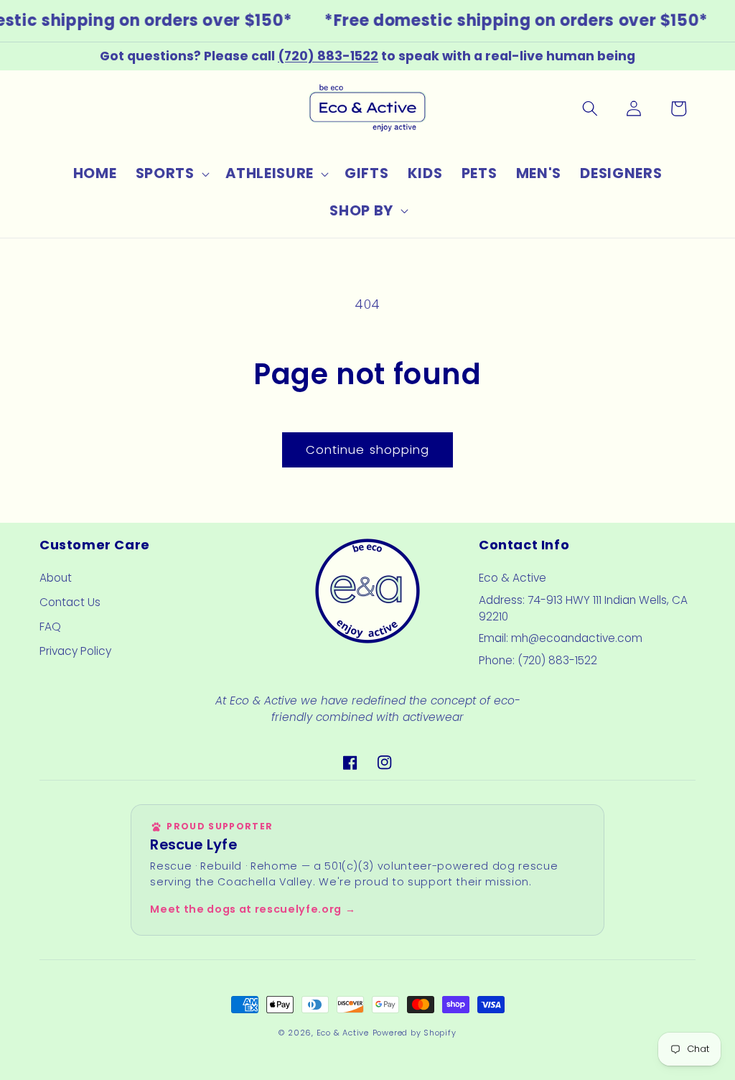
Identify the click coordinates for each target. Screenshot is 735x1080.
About (55, 577)
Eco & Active (343, 1032)
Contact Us (69, 602)
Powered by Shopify (415, 1032)
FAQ (50, 626)
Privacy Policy (75, 650)
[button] (170, 173)
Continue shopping (368, 450)
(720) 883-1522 (328, 56)
